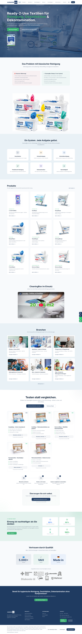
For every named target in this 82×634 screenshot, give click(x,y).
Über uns (44, 613)
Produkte (24, 2)
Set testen (40, 465)
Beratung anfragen (13, 29)
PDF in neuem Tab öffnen (10, 49)
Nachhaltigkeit (37, 2)
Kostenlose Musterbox (70, 620)
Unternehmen (57, 2)
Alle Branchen (40, 383)
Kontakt (64, 2)
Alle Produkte (71, 188)
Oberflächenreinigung (29, 616)
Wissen (43, 2)
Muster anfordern (17, 467)
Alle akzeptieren (71, 629)
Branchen (30, 2)
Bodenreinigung (28, 615)
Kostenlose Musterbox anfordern (34, 405)
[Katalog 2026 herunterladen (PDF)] (11, 40)
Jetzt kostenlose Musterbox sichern (40, 499)
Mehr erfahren (11, 533)
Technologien (50, 2)
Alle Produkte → (28, 619)
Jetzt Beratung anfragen (40, 599)
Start (20, 2)
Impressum (16, 632)
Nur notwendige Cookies (52, 629)
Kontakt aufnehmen (63, 620)
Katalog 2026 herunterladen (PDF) (29, 29)
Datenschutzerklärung (10, 632)
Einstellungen (62, 629)
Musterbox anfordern (17, 435)
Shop (73, 2)
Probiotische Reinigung (29, 618)
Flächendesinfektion (28, 613)
